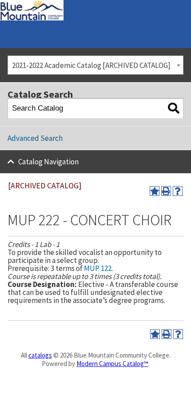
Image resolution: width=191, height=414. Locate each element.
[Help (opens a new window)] (178, 191)
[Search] (173, 108)
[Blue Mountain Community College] (32, 6)
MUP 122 (97, 268)
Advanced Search (35, 138)
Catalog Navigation (48, 162)
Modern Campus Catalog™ (112, 363)
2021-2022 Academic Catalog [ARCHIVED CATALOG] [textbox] (91, 65)
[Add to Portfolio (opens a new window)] (154, 191)
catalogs (40, 355)
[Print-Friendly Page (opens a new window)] (166, 191)
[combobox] (95, 65)
